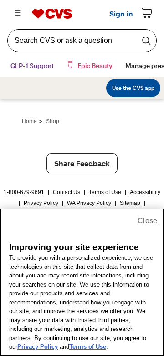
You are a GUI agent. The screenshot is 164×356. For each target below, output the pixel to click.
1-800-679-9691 (24, 192)
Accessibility (145, 192)
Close (147, 221)
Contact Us (66, 192)
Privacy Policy (41, 203)
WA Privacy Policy (89, 203)
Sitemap (130, 203)
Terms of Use (105, 192)
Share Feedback (82, 163)
